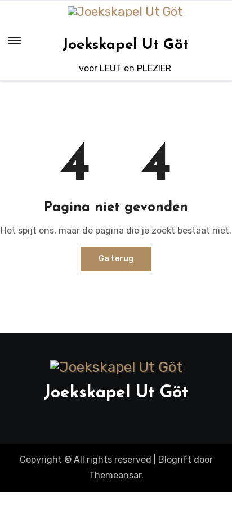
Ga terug (116, 258)
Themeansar (115, 475)
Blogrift (174, 459)
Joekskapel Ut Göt (125, 45)
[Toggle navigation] (15, 40)
